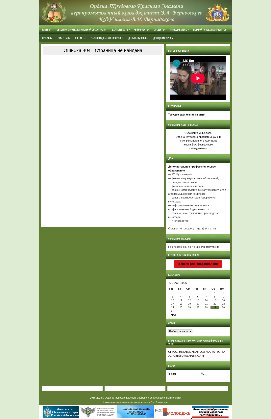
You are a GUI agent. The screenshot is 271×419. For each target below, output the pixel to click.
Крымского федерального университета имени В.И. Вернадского (135, 402)
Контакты (80, 38)
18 (181, 303)
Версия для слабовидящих (198, 263)
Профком (47, 38)
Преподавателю (179, 29)
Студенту (159, 29)
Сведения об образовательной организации (81, 29)
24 (172, 307)
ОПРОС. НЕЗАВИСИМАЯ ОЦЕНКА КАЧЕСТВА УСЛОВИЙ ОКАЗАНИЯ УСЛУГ (196, 353)
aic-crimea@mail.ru (207, 247)
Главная (46, 29)
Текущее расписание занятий (186, 114)
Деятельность (121, 29)
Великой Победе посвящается (210, 29)
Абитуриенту (141, 29)
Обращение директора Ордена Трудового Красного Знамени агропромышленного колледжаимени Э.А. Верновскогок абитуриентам (198, 140)
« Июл (172, 315)
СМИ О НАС (64, 38)
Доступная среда (163, 38)
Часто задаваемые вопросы (107, 38)
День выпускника (138, 38)
